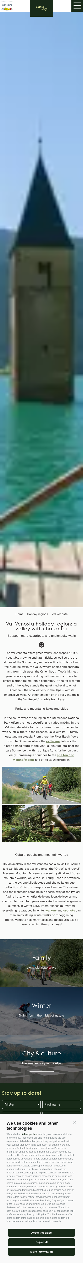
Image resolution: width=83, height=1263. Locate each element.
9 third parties (29, 1134)
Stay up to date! (21, 1093)
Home (19, 614)
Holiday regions (37, 614)
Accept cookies (41, 1232)
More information (41, 1251)
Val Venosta (60, 614)
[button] (74, 1122)
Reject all (42, 1242)
